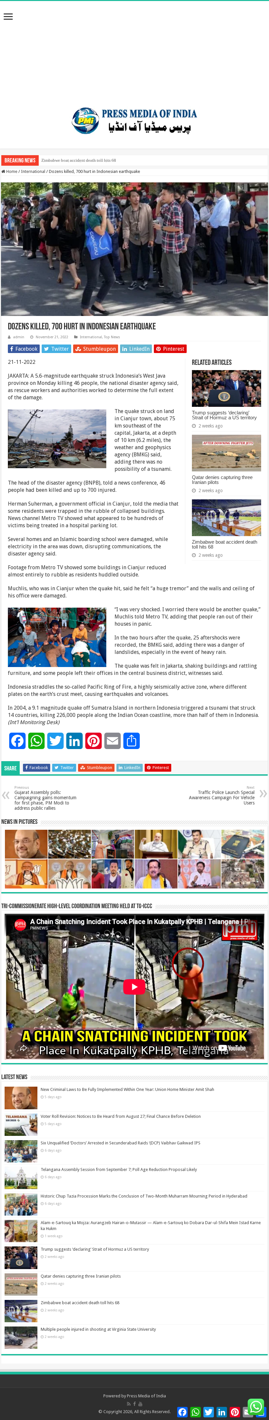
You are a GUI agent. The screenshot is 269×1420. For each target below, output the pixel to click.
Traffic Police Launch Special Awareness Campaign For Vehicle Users (222, 795)
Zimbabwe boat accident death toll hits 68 (78, 160)
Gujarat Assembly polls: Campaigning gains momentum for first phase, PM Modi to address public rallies (45, 798)
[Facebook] (134, 1404)
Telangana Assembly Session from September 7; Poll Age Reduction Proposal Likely (119, 1169)
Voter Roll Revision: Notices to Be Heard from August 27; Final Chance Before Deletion (121, 1116)
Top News (112, 337)
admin (18, 337)
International (33, 171)
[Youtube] (140, 1404)
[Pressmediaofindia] (134, 119)
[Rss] (128, 1404)
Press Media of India (146, 1395)
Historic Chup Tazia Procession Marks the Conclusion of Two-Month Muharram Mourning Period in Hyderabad (144, 1196)
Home (11, 171)
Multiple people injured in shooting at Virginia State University (98, 1329)
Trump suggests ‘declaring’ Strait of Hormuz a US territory (224, 415)
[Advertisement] (134, 50)
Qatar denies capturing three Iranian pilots (222, 479)
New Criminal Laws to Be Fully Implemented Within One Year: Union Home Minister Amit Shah (127, 1089)
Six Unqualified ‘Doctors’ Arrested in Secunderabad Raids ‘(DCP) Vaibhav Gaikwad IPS (120, 1142)
